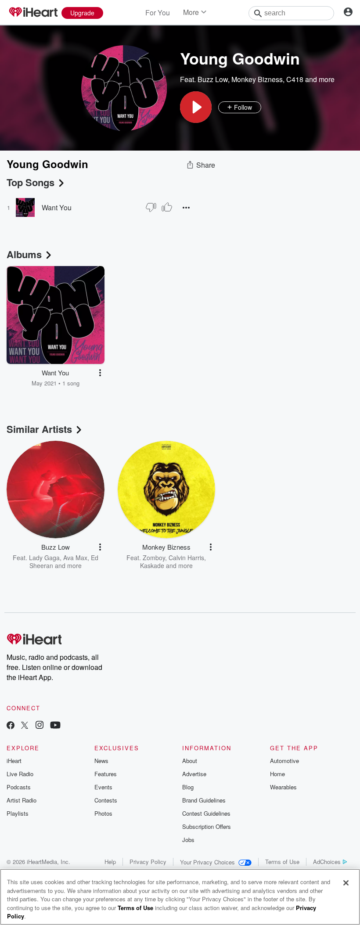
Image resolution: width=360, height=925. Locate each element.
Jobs (188, 839)
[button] (196, 107)
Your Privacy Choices (207, 862)
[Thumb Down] (151, 207)
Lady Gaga (44, 557)
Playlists (18, 813)
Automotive (284, 760)
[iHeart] (33, 13)
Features (105, 774)
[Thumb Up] (167, 207)
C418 (294, 79)
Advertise (194, 774)
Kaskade (152, 565)
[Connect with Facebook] (10, 726)
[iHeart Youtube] (55, 726)
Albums (24, 254)
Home (277, 774)
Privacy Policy (148, 861)
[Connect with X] (24, 726)
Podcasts (19, 787)
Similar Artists (39, 429)
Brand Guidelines (204, 800)
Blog (188, 787)
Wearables (283, 787)
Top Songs (30, 182)
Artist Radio (21, 800)
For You (157, 12)
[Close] (346, 883)
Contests (105, 800)
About (189, 760)
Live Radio (20, 774)
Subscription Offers (206, 826)
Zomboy (154, 557)
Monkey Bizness (257, 79)
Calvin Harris (186, 557)
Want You (57, 207)
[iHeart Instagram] (39, 726)
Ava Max (75, 557)
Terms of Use (282, 861)
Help (110, 861)
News (101, 760)
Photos (103, 813)
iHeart (14, 760)
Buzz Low (213, 79)
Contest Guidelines (206, 813)
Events (103, 787)
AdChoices (327, 861)
